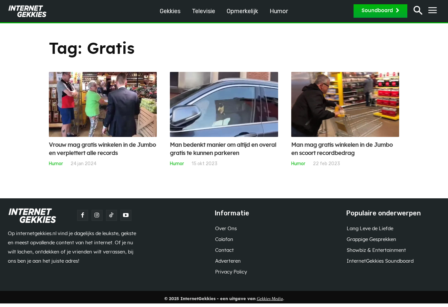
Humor (56, 163)
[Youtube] (126, 215)
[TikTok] (111, 215)
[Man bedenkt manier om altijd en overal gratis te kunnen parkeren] (224, 104)
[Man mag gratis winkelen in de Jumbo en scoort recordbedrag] (345, 104)
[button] (418, 11)
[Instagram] (97, 215)
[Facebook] (82, 215)
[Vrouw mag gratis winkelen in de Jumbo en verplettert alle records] (103, 104)
